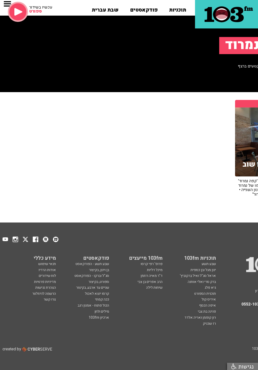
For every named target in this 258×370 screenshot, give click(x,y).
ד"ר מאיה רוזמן (152, 276)
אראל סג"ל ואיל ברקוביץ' (198, 276)
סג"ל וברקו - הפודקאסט (92, 276)
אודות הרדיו (47, 270)
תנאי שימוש (47, 264)
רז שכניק (209, 323)
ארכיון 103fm (99, 317)
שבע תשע (209, 264)
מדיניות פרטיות (45, 282)
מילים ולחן (101, 311)
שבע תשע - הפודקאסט (92, 264)
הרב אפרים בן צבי (150, 282)
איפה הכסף (207, 305)
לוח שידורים (47, 276)
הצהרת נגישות (45, 287)
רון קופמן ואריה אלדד (200, 317)
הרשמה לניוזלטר (44, 293)
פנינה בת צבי (207, 311)
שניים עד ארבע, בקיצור (92, 287)
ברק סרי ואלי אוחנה (202, 282)
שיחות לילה (154, 287)
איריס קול (209, 299)
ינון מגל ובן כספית (203, 270)
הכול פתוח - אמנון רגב (93, 305)
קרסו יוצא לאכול (97, 293)
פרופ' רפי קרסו (152, 264)
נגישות (245, 366)
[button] (177, 8)
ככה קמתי (102, 299)
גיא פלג (210, 287)
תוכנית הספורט (205, 293)
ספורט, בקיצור (98, 282)
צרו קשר (50, 299)
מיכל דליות (155, 270)
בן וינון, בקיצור (99, 270)
